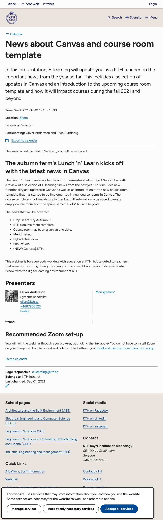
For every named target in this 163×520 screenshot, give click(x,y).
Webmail (11, 479)
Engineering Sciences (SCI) (25, 431)
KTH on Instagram (95, 426)
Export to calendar (24, 140)
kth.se (12, 4)
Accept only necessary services (71, 509)
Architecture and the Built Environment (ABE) (37, 410)
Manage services (24, 509)
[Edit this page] (7, 385)
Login (153, 4)
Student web (29, 4)
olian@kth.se (29, 301)
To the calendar (16, 359)
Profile (24, 311)
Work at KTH (92, 479)
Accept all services (119, 509)
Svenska (136, 17)
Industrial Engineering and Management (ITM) (37, 452)
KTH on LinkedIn (94, 418)
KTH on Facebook (95, 410)
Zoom (23, 118)
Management (105, 292)
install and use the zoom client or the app (125, 348)
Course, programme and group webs (31, 487)
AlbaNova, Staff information (25, 471)
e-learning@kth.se (45, 372)
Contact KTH (92, 471)
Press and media (94, 487)
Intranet (48, 4)
